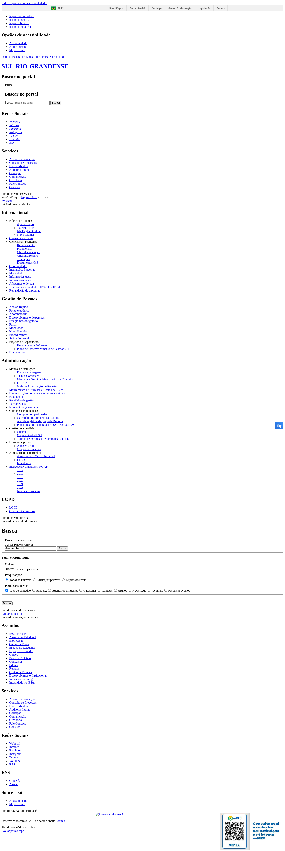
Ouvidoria (15, 180)
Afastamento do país (21, 283)
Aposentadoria (18, 314)
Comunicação (17, 176)
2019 (20, 477)
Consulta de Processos (23, 162)
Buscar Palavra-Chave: (19, 544)
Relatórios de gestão (21, 400)
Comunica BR (137, 8)
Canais (221, 8)
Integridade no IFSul (22, 682)
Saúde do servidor (20, 338)
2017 (20, 470)
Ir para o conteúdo (21, 16)
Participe (157, 8)
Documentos (17, 352)
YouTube (15, 761)
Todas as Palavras (20, 580)
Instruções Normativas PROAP (28, 466)
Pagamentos (16, 396)
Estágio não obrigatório (23, 321)
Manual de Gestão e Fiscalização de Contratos (45, 379)
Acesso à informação (180, 8)
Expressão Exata (75, 580)
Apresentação (25, 224)
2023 (20, 487)
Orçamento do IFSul (29, 435)
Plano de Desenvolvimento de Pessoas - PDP (44, 349)
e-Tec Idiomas (25, 234)
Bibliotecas (16, 640)
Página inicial (29, 197)
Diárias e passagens (29, 372)
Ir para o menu (19, 19)
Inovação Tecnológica (22, 679)
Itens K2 (41, 590)
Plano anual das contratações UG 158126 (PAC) (46, 424)
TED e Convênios (28, 375)
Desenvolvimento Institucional (28, 675)
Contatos (14, 187)
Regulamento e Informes (32, 345)
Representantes (26, 245)
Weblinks (157, 590)
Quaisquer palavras (48, 580)
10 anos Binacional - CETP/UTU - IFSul (34, 287)
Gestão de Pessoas (20, 672)
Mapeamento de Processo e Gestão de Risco (36, 389)
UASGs (22, 382)
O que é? (14, 780)
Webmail (14, 743)
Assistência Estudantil (22, 637)
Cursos (13, 654)
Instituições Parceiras (22, 269)
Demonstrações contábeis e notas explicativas (37, 393)
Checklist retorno (27, 255)
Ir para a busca (19, 23)
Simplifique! (116, 8)
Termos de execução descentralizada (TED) (43, 438)
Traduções (23, 259)
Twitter (13, 757)
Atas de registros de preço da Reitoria (40, 421)
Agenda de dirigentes (65, 590)
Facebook (15, 750)
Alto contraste (17, 46)
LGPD (13, 507)
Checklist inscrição (28, 252)
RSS (12, 764)
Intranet (14, 747)
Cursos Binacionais (21, 238)
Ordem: (10, 569)
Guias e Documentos (22, 511)
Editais (21, 459)
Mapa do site (17, 50)
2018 (20, 473)
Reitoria (14, 668)
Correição (15, 173)
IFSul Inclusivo (18, 633)
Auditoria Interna (19, 169)
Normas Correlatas (28, 491)
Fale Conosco (17, 183)
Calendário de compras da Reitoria (38, 417)
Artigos (122, 590)
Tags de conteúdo (20, 590)
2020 (20, 480)
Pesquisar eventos (179, 590)
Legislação (204, 8)
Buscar (62, 548)
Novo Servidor (18, 331)
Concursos (15, 661)
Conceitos (23, 431)
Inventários (24, 463)
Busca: (9, 102)
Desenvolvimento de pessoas (27, 317)
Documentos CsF (27, 262)
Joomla (60, 820)
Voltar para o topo (13, 613)
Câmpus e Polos (19, 644)
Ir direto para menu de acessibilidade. (24, 3)
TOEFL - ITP (25, 227)
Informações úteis (20, 276)
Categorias (90, 590)
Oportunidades (18, 266)
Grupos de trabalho (29, 449)
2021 (20, 484)
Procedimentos (18, 335)
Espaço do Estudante (22, 647)
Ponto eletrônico (19, 310)
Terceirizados (17, 403)
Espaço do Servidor (21, 651)
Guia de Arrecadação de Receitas (37, 386)
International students (22, 280)
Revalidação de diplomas (24, 290)
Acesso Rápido (18, 307)
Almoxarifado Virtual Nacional (36, 456)
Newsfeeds (139, 590)
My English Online (29, 231)
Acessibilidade (18, 43)
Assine (13, 784)
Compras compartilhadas (32, 414)
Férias (13, 324)
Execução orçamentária (23, 407)
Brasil (62, 8)
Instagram (15, 754)
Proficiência (24, 248)
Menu (9, 201)
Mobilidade (16, 273)
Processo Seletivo (20, 658)
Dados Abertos (18, 166)
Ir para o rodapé (20, 26)
